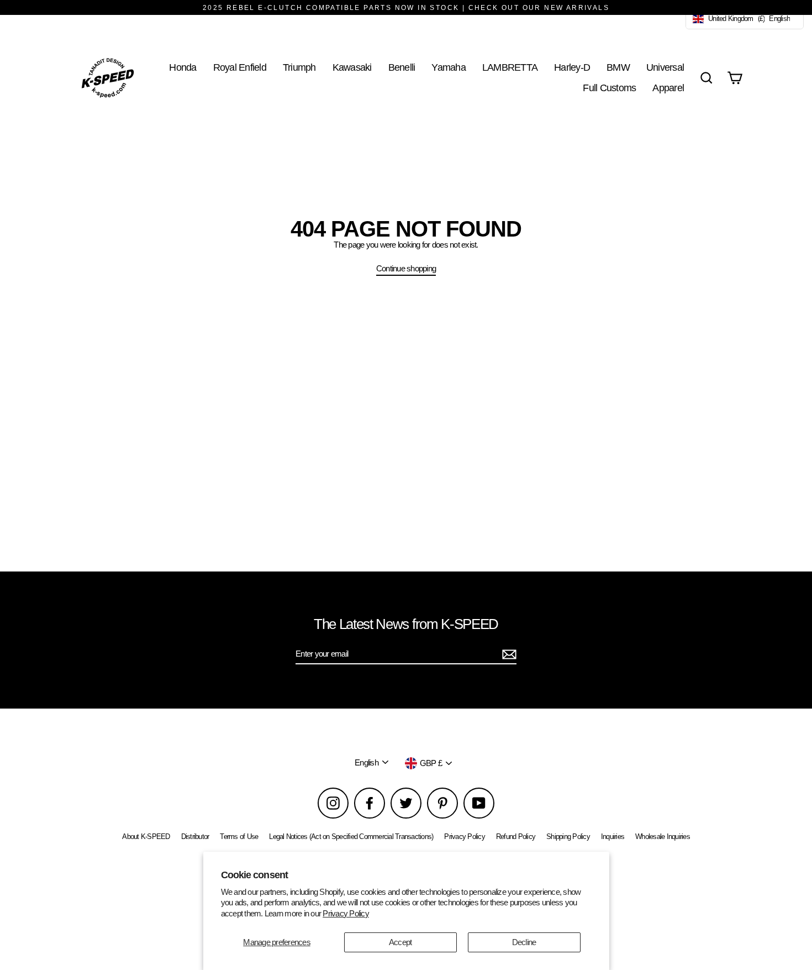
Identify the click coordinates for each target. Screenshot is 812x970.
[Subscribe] (507, 654)
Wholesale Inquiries (662, 836)
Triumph (299, 67)
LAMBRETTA (509, 67)
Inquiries (612, 836)
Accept (400, 942)
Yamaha (448, 67)
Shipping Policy (568, 836)
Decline (524, 942)
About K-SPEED (146, 836)
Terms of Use (239, 836)
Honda (182, 67)
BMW (618, 67)
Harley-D (572, 67)
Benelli (401, 67)
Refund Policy (515, 836)
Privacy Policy (346, 913)
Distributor (195, 836)
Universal (665, 67)
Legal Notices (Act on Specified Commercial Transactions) (351, 836)
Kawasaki (352, 67)
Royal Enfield (239, 67)
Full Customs (609, 87)
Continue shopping (406, 268)
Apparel (668, 87)
